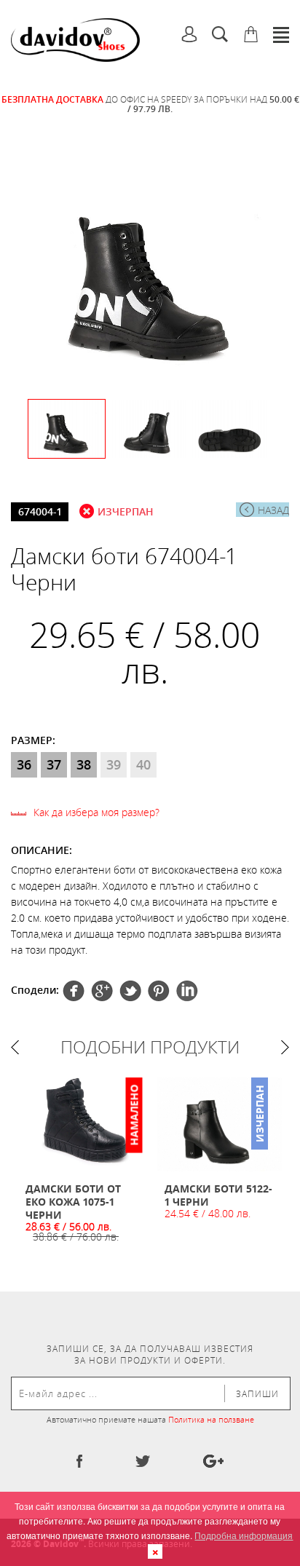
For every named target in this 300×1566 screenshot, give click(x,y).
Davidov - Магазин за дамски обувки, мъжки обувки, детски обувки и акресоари (75, 40)
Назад (273, 510)
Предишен (15, 1047)
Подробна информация (243, 1535)
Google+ (159, 991)
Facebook (73, 991)
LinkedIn (187, 991)
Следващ (285, 1047)
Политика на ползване (211, 1419)
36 (24, 764)
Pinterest (130, 991)
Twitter (102, 991)
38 (83, 764)
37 (54, 764)
